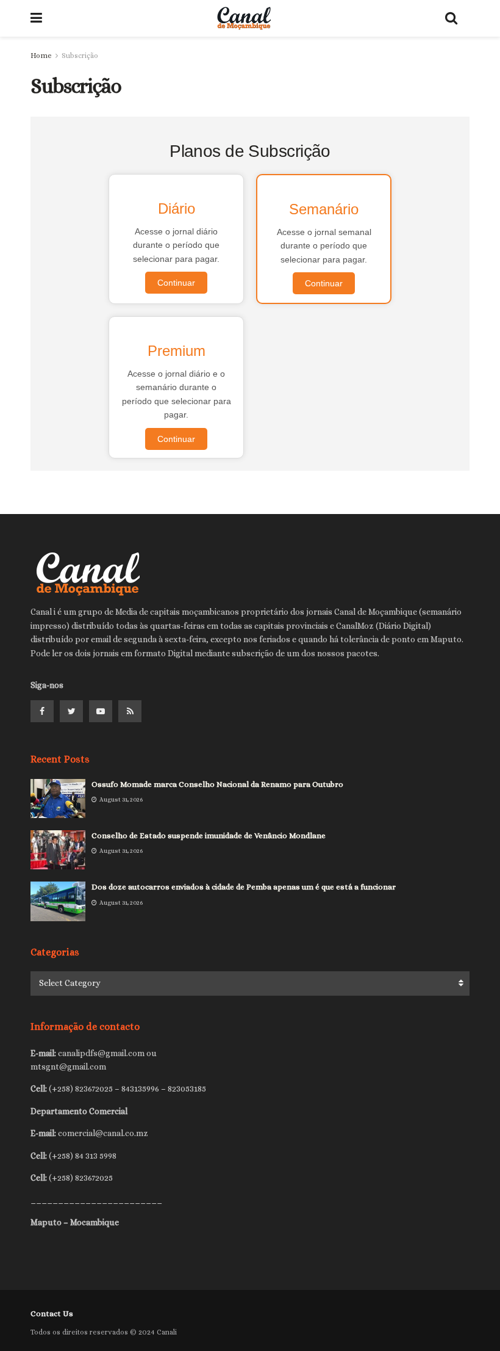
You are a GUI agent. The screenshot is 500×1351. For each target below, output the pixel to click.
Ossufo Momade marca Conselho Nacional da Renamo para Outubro (217, 784)
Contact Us (51, 1313)
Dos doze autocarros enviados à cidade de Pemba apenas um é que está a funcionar (243, 886)
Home (41, 55)
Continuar (176, 283)
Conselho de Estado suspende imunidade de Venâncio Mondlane (208, 835)
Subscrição (80, 55)
